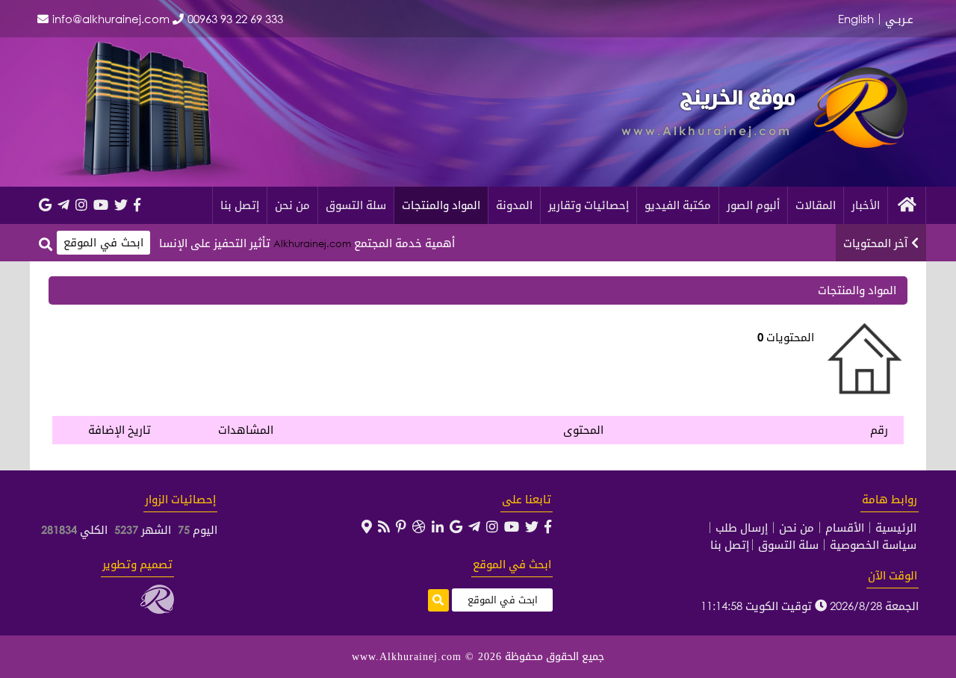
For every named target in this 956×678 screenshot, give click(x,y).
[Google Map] (366, 526)
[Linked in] (438, 526)
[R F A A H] (860, 143)
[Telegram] (63, 204)
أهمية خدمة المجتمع (423, 242)
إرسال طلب (742, 527)
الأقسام (844, 527)
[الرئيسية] (906, 205)
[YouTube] (100, 204)
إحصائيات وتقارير (588, 204)
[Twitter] (121, 204)
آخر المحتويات (875, 242)
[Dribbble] (419, 526)
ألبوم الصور (753, 204)
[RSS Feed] (384, 526)
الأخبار (865, 204)
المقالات (815, 204)
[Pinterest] (401, 526)
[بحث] (45, 243)
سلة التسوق (356, 204)
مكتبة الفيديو (678, 204)
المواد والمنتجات (441, 204)
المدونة (514, 204)
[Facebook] (137, 204)
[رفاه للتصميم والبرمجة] (157, 609)
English (856, 19)
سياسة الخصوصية (873, 544)
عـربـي (899, 19)
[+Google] (45, 204)
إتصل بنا (239, 204)
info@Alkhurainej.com (111, 18)
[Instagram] (81, 204)
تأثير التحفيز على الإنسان (229, 242)
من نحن (292, 204)
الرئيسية (895, 527)
